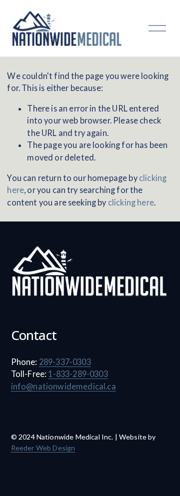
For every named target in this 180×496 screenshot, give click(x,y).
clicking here (131, 202)
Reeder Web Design (43, 448)
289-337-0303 (65, 361)
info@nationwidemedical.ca (63, 386)
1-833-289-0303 (78, 373)
